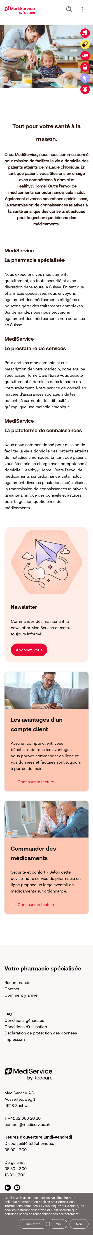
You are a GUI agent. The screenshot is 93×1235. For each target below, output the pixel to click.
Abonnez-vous (29, 650)
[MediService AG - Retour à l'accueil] (20, 9)
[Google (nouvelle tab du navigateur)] (17, 1188)
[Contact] (85, 55)
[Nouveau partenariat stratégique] (85, 89)
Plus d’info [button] (33, 1224)
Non (79, 1224)
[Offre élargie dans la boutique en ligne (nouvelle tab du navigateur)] (85, 33)
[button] (82, 9)
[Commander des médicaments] (85, 78)
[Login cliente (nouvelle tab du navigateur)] (85, 67)
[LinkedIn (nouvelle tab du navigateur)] (8, 1188)
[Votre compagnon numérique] (85, 44)
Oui (58, 1224)
